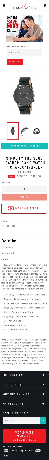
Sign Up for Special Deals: (18, 46)
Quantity (6, 183)
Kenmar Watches (16, 446)
